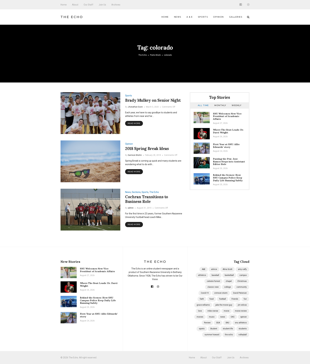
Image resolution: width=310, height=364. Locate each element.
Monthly (220, 105)
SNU (227, 323)
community (242, 287)
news (222, 317)
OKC (233, 317)
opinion (243, 317)
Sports (203, 17)
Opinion (218, 17)
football (222, 299)
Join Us (102, 4)
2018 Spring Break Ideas (147, 148)
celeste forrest (213, 281)
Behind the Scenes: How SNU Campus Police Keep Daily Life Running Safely (228, 178)
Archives (115, 4)
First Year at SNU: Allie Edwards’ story (226, 146)
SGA (218, 323)
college (227, 287)
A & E (189, 17)
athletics (202, 275)
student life (228, 329)
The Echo (72, 17)
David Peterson (240, 293)
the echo (229, 334)
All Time (203, 105)
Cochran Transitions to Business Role (146, 199)
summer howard (212, 334)
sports (202, 329)
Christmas (242, 281)
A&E (203, 269)
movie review (241, 311)
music (212, 317)
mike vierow (212, 311)
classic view (213, 287)
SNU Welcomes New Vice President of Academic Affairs (227, 116)
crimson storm (220, 293)
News (177, 17)
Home (64, 4)
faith (202, 299)
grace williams (203, 305)
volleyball (242, 334)
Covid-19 (205, 293)
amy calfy (242, 269)
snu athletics (241, 323)
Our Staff (88, 4)
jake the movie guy (223, 305)
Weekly (236, 105)
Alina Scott (227, 269)
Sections (136, 192)
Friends (235, 299)
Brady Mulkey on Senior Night (153, 100)
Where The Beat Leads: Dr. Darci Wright (228, 131)
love (200, 311)
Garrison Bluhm (135, 155)
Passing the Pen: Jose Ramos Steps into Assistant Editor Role (229, 161)
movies (200, 317)
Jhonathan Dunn (135, 107)
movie (226, 311)
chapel (229, 281)
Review (207, 323)
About (75, 4)
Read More (134, 123)
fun (245, 299)
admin (131, 208)
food (212, 299)
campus (243, 275)
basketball (229, 275)
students (243, 329)
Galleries (235, 17)
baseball (215, 275)
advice (214, 269)
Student (213, 329)
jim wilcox (242, 305)
